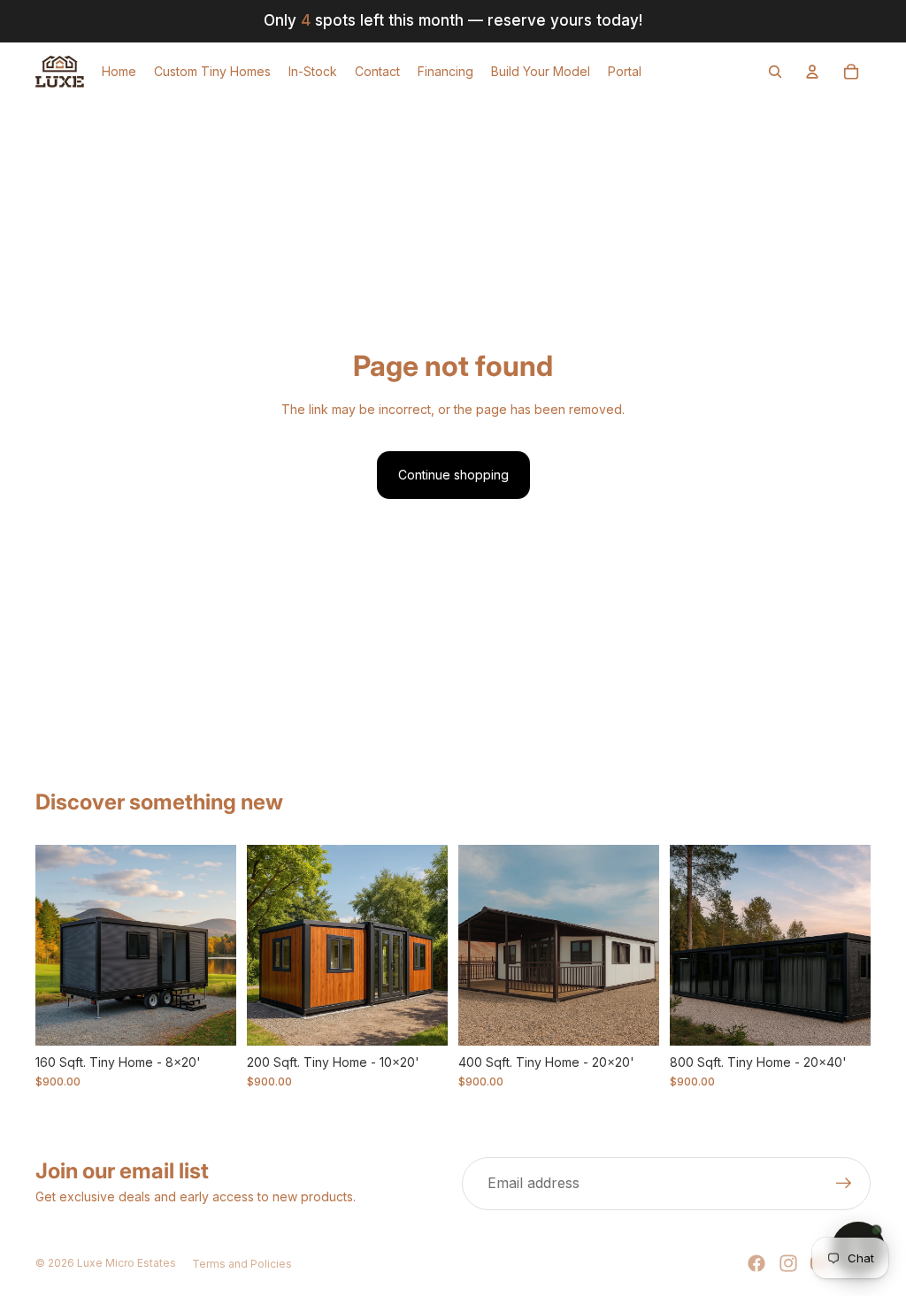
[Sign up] (844, 1183)
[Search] (775, 71)
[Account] (812, 71)
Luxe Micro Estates (126, 1262)
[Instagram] (788, 1263)
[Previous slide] (49, 944)
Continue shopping (453, 474)
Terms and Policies (242, 1263)
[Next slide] (222, 944)
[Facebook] (756, 1263)
